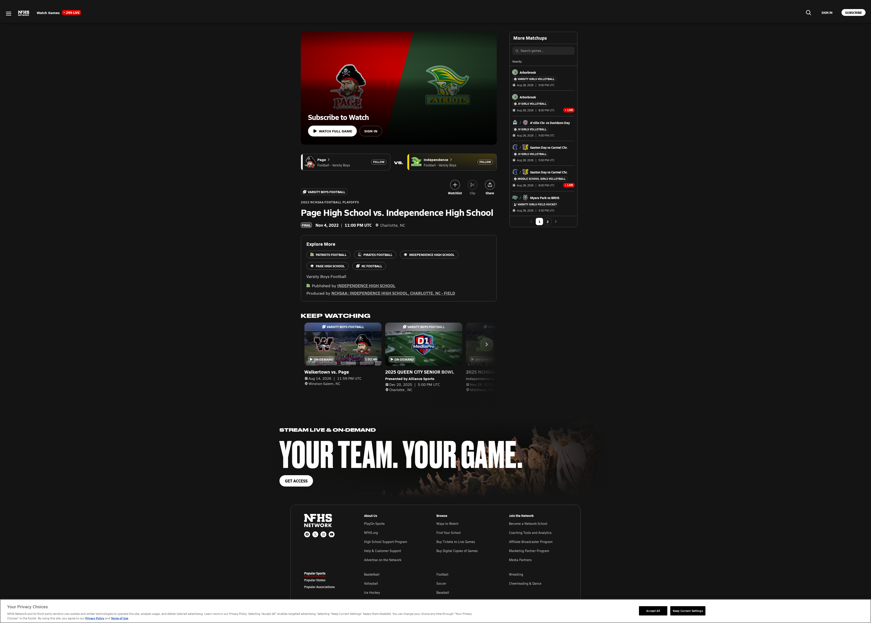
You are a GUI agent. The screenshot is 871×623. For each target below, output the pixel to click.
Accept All (653, 610)
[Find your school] (808, 12)
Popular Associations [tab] (319, 586)
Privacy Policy (94, 618)
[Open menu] (9, 14)
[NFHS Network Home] (23, 13)
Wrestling (516, 574)
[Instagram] (323, 534)
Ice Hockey (372, 592)
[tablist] (327, 580)
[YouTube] (332, 534)
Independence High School (366, 285)
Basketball (371, 574)
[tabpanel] (465, 583)
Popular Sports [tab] (314, 573)
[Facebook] (307, 534)
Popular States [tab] (314, 580)
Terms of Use (119, 618)
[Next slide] (486, 344)
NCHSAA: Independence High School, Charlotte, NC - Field (393, 293)
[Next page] (555, 221)
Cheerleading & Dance (525, 583)
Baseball (442, 592)
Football (442, 574)
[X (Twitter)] (315, 534)
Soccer (441, 583)
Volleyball (371, 583)
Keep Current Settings (688, 610)
